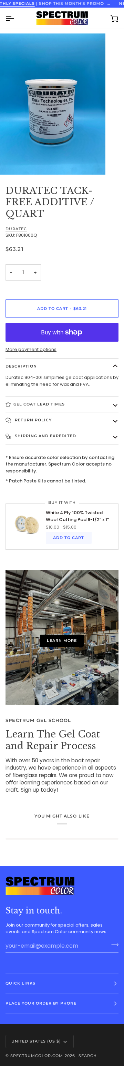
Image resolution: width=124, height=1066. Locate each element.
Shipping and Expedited (44, 435)
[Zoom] (13, 162)
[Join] (112, 944)
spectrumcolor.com (36, 1055)
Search (88, 1055)
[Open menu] (16, 18)
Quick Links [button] (20, 983)
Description (21, 366)
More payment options (31, 349)
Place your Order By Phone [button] (41, 1003)
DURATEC (16, 229)
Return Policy (32, 420)
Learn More (62, 640)
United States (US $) (36, 1041)
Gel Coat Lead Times (39, 404)
